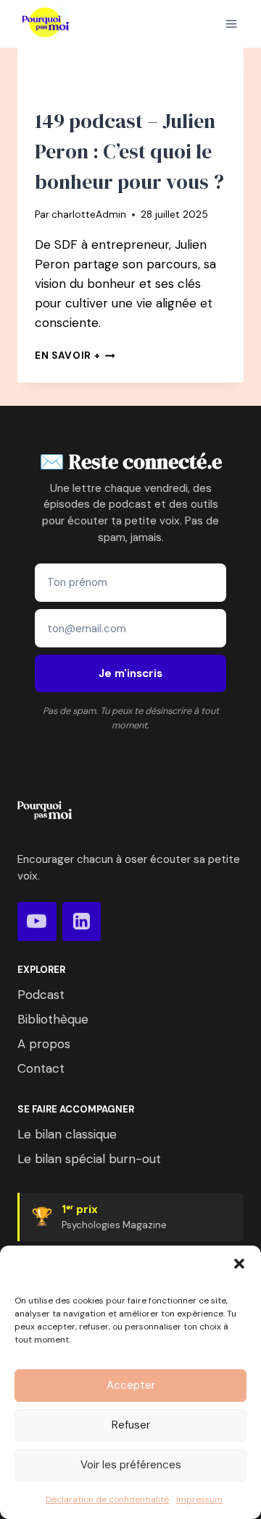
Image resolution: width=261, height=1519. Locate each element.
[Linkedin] (82, 921)
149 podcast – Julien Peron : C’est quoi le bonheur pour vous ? (129, 151)
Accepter (131, 1385)
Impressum (199, 1499)
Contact (41, 1068)
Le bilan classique (67, 1134)
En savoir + (75, 355)
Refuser (131, 1425)
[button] (239, 1263)
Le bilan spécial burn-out (89, 1159)
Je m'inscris (130, 673)
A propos (43, 1044)
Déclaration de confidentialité (107, 1499)
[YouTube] (37, 921)
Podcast (41, 995)
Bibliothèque (52, 1019)
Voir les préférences (130, 1465)
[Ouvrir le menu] (231, 24)
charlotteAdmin (88, 214)
